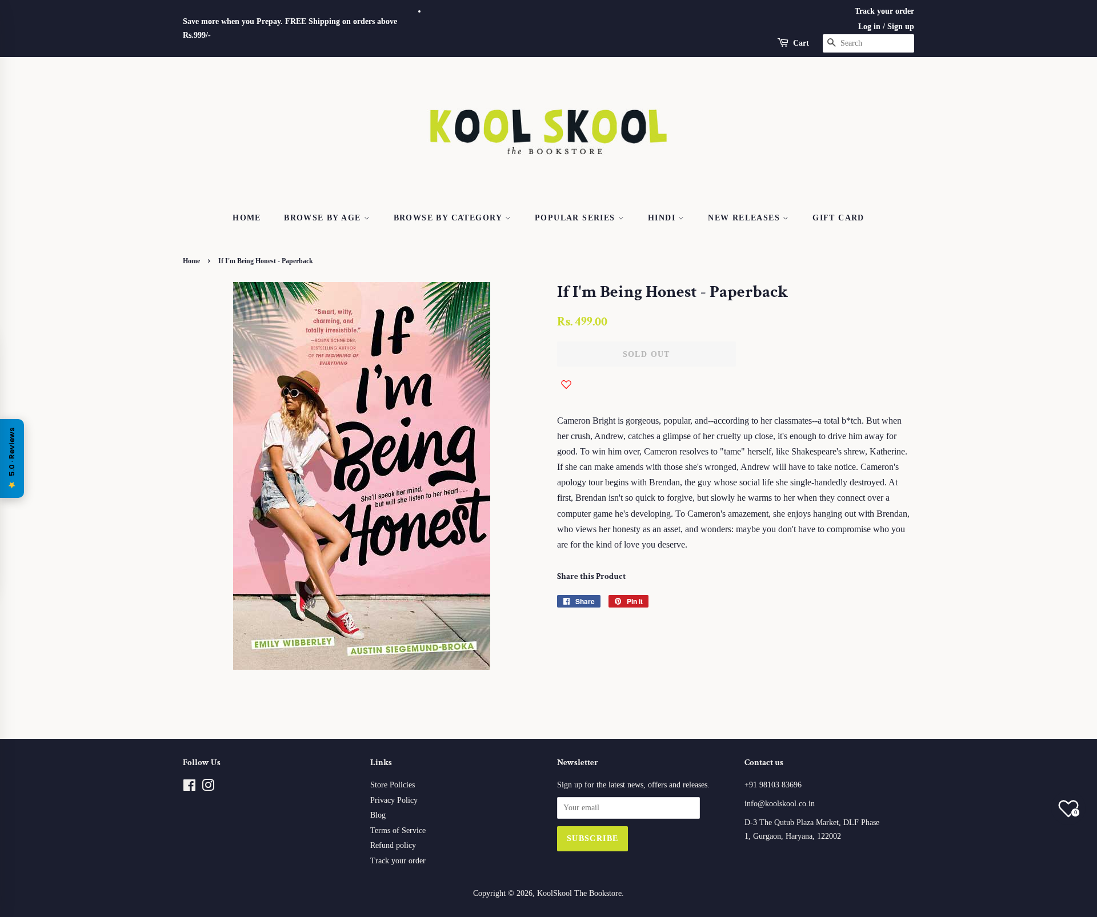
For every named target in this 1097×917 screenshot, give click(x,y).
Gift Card (838, 218)
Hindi (663, 218)
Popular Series (576, 218)
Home (247, 218)
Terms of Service (398, 830)
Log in (869, 26)
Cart (801, 43)
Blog (378, 815)
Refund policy (393, 845)
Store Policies (392, 785)
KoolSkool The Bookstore (579, 893)
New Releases (745, 218)
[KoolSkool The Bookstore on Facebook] (189, 787)
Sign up (900, 26)
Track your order (884, 11)
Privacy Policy (394, 800)
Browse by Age (324, 218)
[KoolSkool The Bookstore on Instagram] (208, 787)
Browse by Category (450, 218)
